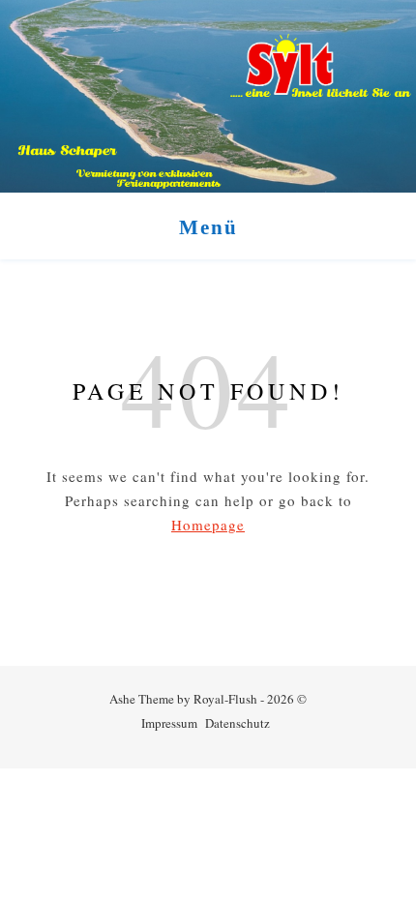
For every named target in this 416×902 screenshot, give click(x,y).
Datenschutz (237, 723)
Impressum (169, 723)
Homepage (208, 524)
